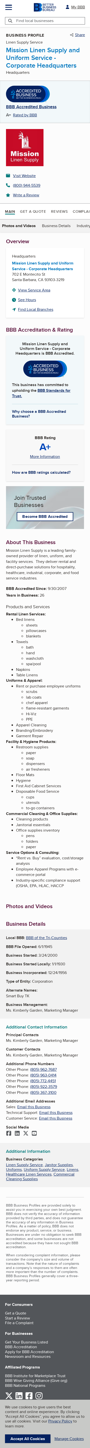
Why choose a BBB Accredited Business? (39, 414)
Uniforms (14, 1169)
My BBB (78, 7)
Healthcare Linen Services (29, 1174)
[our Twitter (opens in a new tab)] (9, 1398)
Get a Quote (33, 211)
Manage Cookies (69, 1438)
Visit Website (24, 175)
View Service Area (34, 290)
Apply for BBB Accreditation (29, 1352)
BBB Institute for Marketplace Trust (35, 1376)
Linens (72, 1169)
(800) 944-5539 (26, 185)
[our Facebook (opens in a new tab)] (29, 1398)
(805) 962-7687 (43, 1069)
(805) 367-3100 (43, 1092)
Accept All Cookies (27, 1439)
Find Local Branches (35, 309)
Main (10, 211)
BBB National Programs (25, 1385)
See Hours (27, 299)
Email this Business (33, 1107)
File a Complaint (19, 1323)
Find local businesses (35, 21)
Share (80, 35)
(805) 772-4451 (43, 1081)
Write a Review (26, 195)
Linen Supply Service (24, 1165)
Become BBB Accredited (45, 516)
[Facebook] (9, 1134)
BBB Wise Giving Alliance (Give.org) (36, 1380)
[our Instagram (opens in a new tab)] (39, 1398)
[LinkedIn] (17, 1134)
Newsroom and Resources (27, 1356)
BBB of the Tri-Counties (46, 938)
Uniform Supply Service (44, 1169)
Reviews (59, 211)
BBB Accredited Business (31, 107)
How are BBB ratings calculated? (41, 472)
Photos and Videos (19, 226)
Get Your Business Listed (26, 1342)
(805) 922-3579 (43, 1086)
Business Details (56, 226)
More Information (45, 456)
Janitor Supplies (59, 1165)
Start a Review (17, 1318)
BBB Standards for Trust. (41, 393)
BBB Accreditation (21, 1347)
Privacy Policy (60, 1421)
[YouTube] (34, 1134)
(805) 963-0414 (43, 1075)
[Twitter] (25, 1134)
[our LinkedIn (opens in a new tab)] (19, 1398)
